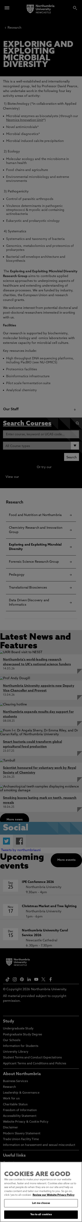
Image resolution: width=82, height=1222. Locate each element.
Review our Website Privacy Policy (53, 1195)
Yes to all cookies (41, 1214)
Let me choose (41, 1203)
